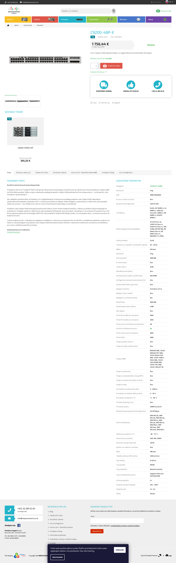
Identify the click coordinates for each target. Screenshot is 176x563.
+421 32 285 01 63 (26, 510)
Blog (51, 511)
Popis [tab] (9, 172)
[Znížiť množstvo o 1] (99, 67)
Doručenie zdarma (56, 519)
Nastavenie (57, 557)
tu (93, 551)
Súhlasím (120, 550)
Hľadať (114, 11)
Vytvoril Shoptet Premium (149, 556)
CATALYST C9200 (156, 186)
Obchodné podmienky (58, 535)
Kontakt (53, 543)
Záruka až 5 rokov (56, 515)
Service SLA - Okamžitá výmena (61, 527)
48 (151, 328)
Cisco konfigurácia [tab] (125, 172)
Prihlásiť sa (96, 531)
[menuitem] (18, 19)
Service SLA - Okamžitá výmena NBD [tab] (84, 172)
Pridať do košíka (114, 66)
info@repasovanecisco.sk (27, 518)
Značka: (103, 37)
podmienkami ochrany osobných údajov (125, 526)
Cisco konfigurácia (56, 523)
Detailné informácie (97, 72)
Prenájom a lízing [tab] (108, 172)
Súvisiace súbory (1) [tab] (23, 172)
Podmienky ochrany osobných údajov (63, 539)
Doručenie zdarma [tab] (59, 172)
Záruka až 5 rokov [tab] (41, 172)
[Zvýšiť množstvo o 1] (99, 64)
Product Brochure (13, 232)
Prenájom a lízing (56, 531)
